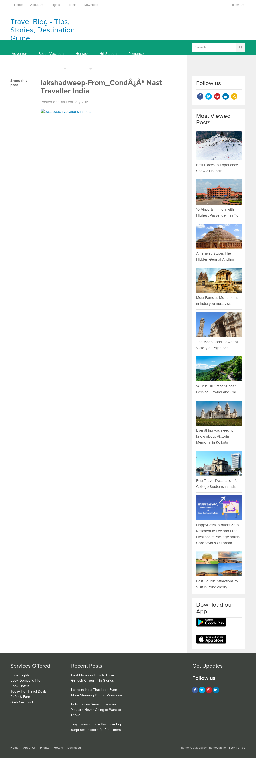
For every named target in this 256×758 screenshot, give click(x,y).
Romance (136, 54)
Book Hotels (20, 686)
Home (18, 5)
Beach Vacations (52, 54)
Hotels (72, 5)
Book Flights (20, 675)
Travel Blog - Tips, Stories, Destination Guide (42, 30)
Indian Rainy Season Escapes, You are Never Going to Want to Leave (96, 709)
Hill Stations (109, 54)
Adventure (20, 54)
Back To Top (237, 748)
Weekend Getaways (28, 69)
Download (91, 5)
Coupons (80, 69)
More (58, 69)
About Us (36, 5)
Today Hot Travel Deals (28, 692)
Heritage (83, 54)
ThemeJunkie (217, 748)
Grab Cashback (22, 702)
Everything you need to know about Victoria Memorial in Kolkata (215, 436)
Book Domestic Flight (27, 681)
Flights (55, 5)
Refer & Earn (20, 697)
